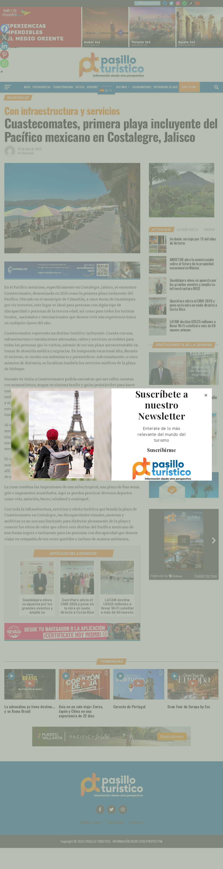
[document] (111, 434)
